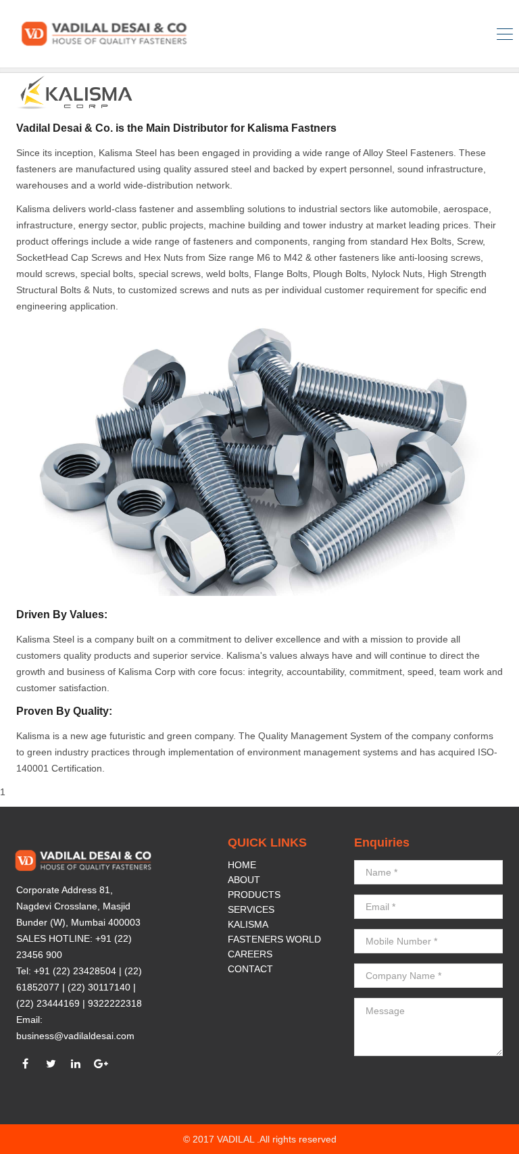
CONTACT (250, 968)
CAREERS (250, 954)
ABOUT (244, 879)
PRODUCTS (254, 894)
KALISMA (248, 924)
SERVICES (251, 909)
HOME (242, 864)
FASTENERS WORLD (274, 939)
